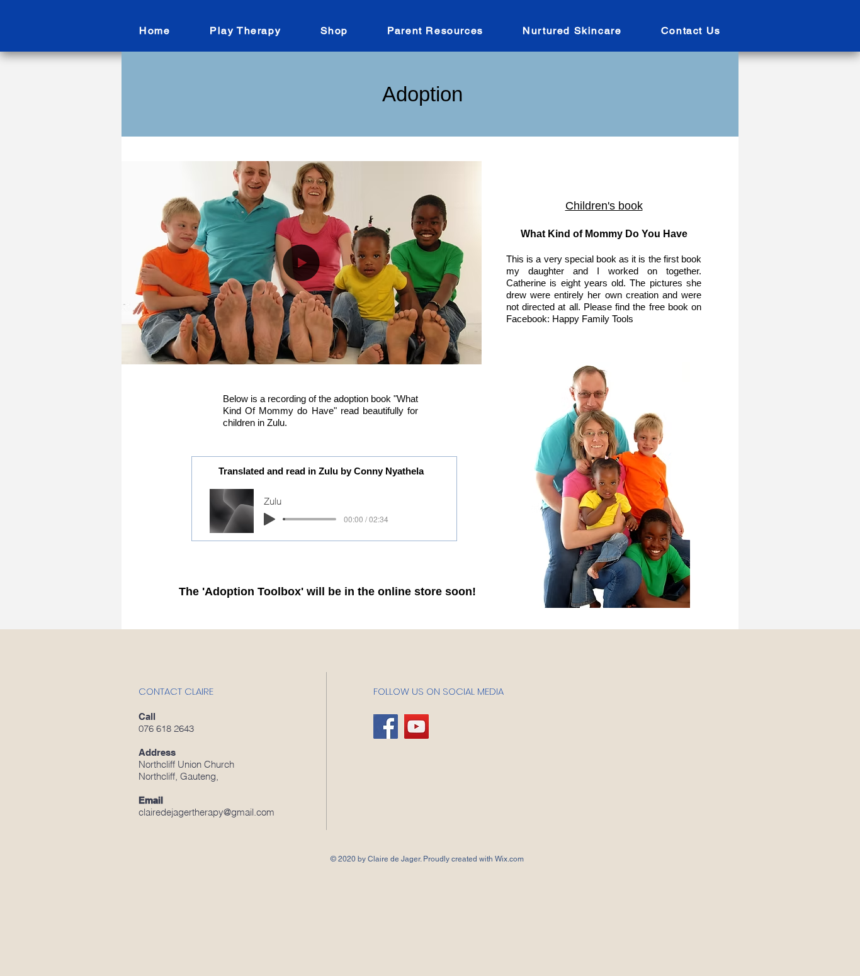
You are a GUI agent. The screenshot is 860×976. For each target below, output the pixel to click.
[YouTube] (416, 726)
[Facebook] (385, 726)
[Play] (269, 519)
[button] (435, 31)
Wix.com (509, 859)
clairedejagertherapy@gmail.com (206, 812)
